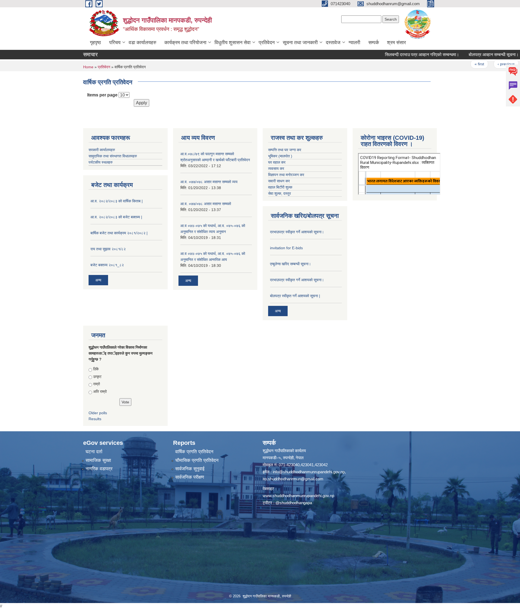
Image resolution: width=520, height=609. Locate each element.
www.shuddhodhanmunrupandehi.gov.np (298, 495)
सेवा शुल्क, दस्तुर (279, 193)
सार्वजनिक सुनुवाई (189, 468)
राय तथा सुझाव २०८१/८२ (108, 249)
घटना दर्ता (94, 451)
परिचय (115, 42)
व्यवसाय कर (276, 168)
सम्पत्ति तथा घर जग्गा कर (284, 150)
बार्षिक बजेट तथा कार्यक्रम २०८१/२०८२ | (119, 233)
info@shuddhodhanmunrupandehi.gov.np (309, 471)
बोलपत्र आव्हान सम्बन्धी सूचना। (476, 54)
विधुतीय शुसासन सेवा (232, 42)
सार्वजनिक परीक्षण (189, 477)
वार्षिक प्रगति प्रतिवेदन (194, 451)
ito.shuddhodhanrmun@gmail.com (293, 479)
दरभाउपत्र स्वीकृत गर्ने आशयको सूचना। (297, 232)
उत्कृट (97, 376)
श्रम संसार (396, 42)
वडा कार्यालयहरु (142, 42)
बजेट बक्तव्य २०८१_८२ (107, 265)
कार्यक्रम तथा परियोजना (185, 42)
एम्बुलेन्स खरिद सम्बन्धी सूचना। (290, 264)
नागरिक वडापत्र (99, 468)
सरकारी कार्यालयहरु (102, 150)
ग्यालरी (354, 42)
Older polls (98, 413)
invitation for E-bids (286, 248)
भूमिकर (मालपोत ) (280, 156)
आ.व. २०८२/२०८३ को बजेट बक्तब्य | (116, 217)
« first (462, 64)
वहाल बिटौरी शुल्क (280, 187)
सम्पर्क (373, 42)
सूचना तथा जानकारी (300, 42)
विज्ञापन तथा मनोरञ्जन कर (286, 175)
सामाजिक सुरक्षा (98, 460)
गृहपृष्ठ (95, 42)
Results (95, 419)
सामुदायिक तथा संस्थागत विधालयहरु (113, 156)
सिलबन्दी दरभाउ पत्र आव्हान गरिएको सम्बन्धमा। (405, 54)
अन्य (98, 280)
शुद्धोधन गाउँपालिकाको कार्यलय (284, 450)
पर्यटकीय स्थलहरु (101, 162)
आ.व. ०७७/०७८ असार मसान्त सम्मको (205, 204)
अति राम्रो (100, 391)
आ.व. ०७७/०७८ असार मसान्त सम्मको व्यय (209, 182)
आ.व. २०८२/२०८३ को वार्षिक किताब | (116, 201)
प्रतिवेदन (267, 42)
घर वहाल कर (276, 162)
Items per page (102, 95)
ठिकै (96, 369)
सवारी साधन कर (279, 181)
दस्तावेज (333, 42)
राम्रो (96, 384)
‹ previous (488, 64)
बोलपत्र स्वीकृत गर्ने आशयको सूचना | (295, 296)
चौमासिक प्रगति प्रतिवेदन (197, 460)
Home (88, 67)
